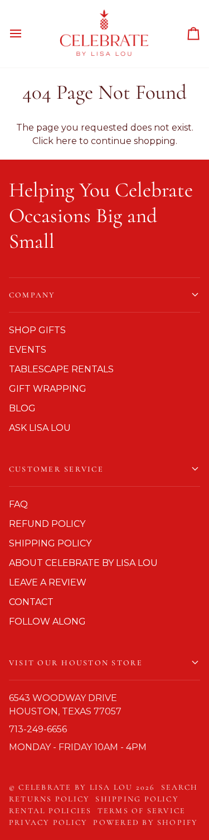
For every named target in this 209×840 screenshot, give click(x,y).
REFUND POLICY (47, 524)
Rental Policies (50, 810)
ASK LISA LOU (40, 428)
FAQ (18, 504)
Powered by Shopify (145, 822)
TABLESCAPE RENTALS (61, 369)
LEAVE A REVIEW (47, 582)
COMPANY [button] (32, 295)
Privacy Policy (48, 822)
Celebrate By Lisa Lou (75, 787)
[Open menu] (25, 34)
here (66, 141)
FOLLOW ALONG (47, 621)
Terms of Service (142, 810)
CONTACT (31, 602)
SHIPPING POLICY (50, 543)
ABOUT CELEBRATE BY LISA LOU (83, 563)
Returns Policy (49, 799)
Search (179, 787)
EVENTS (27, 349)
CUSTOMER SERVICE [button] (56, 469)
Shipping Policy (137, 799)
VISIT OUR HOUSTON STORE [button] (76, 663)
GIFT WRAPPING (47, 388)
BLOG (22, 408)
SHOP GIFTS (37, 330)
